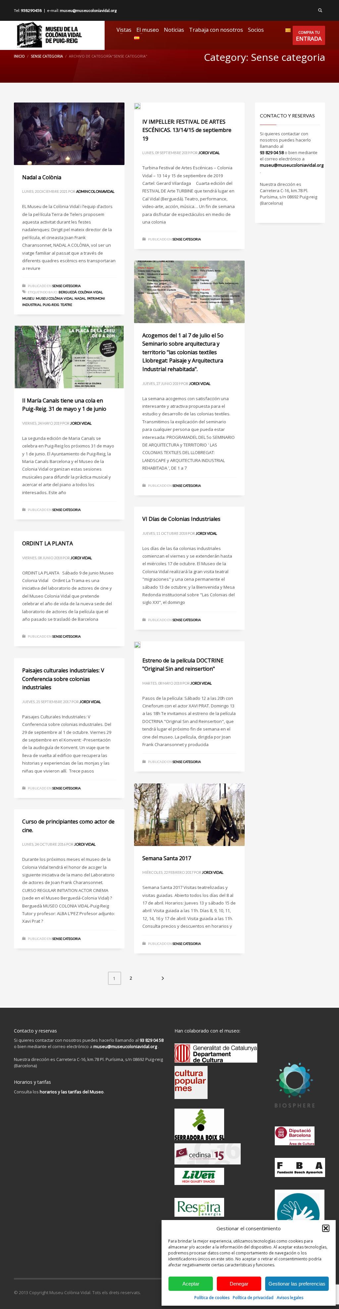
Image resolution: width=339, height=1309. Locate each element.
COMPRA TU (309, 36)
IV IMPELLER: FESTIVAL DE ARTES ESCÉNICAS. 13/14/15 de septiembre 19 (186, 130)
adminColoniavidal (95, 191)
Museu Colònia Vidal (54, 298)
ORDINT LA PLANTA (47, 543)
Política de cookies (211, 1297)
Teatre (66, 305)
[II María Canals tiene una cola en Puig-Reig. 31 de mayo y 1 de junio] (69, 357)
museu (28, 298)
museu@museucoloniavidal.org (88, 10)
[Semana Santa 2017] (189, 815)
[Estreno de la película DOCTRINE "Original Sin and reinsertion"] (189, 645)
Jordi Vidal (209, 152)
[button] (325, 1228)
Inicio (19, 56)
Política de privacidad (253, 1297)
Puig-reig (51, 305)
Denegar (239, 1284)
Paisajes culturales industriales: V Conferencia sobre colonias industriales (63, 679)
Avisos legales (290, 1297)
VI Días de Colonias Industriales (181, 519)
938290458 (31, 10)
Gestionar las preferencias (296, 1284)
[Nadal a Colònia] (69, 134)
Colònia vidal (90, 292)
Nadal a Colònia (41, 177)
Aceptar (190, 1284)
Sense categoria (47, 56)
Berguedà (68, 292)
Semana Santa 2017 (166, 858)
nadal (80, 298)
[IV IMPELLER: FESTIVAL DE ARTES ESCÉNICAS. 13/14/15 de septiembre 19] (189, 106)
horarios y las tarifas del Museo (72, 1092)
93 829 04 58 (272, 152)
